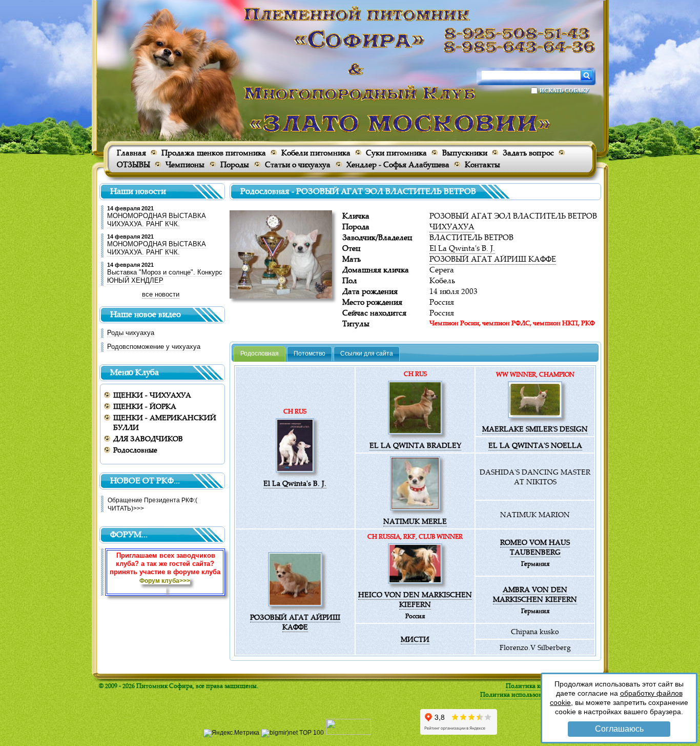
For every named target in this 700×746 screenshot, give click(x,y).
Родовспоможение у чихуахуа (153, 346)
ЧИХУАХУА (452, 226)
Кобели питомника (316, 152)
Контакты (482, 164)
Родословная (259, 353)
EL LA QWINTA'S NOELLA (535, 445)
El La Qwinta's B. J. (462, 248)
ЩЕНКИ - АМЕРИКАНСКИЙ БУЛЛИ (164, 422)
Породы (234, 164)
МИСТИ (415, 639)
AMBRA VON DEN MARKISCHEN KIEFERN (535, 594)
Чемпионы (185, 164)
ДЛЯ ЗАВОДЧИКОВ (148, 438)
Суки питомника (396, 152)
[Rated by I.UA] (348, 732)
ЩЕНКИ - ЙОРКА (144, 406)
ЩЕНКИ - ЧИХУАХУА (152, 395)
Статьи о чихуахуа (298, 164)
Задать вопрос (528, 152)
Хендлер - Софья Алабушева (397, 164)
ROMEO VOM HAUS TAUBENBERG (535, 547)
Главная (131, 152)
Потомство (309, 353)
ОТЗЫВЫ (133, 164)
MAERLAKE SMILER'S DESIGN (535, 429)
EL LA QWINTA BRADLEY (415, 445)
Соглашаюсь (619, 728)
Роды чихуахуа (130, 333)
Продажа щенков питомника (213, 152)
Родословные (135, 450)
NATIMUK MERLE (415, 521)
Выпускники (464, 152)
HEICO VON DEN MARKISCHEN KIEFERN (415, 599)
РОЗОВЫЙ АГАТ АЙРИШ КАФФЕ (492, 258)
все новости (160, 294)
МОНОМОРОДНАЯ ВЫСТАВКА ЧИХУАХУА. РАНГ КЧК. (156, 220)
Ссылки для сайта (366, 353)
